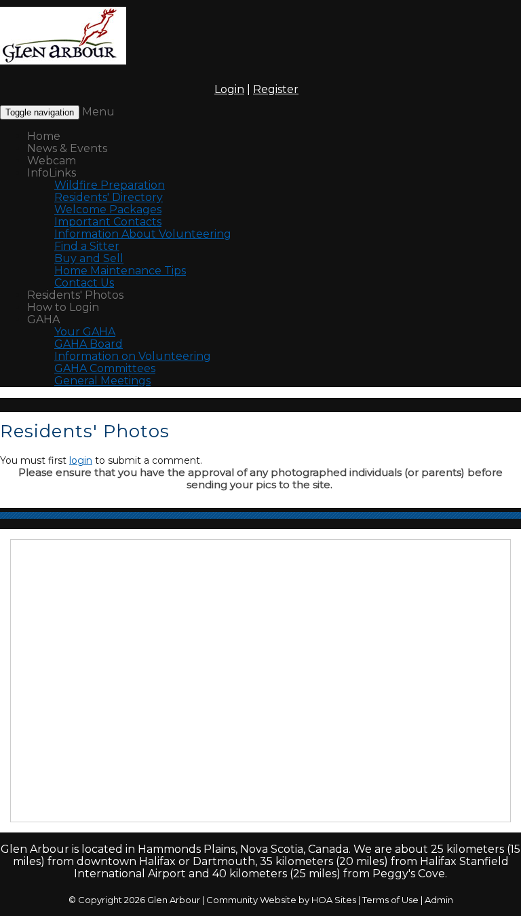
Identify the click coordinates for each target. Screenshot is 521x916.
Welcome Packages (107, 209)
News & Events (67, 148)
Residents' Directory (108, 197)
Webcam (51, 160)
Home (43, 136)
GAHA (43, 319)
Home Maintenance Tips (120, 270)
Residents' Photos (75, 295)
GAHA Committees (104, 368)
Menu (98, 111)
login (80, 460)
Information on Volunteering (132, 356)
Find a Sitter (86, 246)
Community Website (251, 899)
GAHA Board (88, 343)
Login (229, 89)
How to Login (63, 307)
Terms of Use (390, 899)
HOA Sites (333, 899)
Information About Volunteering (142, 233)
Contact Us (84, 282)
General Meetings (102, 380)
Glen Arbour (173, 899)
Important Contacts (107, 221)
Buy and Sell (88, 258)
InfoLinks (51, 172)
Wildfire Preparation (109, 185)
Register (275, 89)
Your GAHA (84, 331)
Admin (439, 899)
